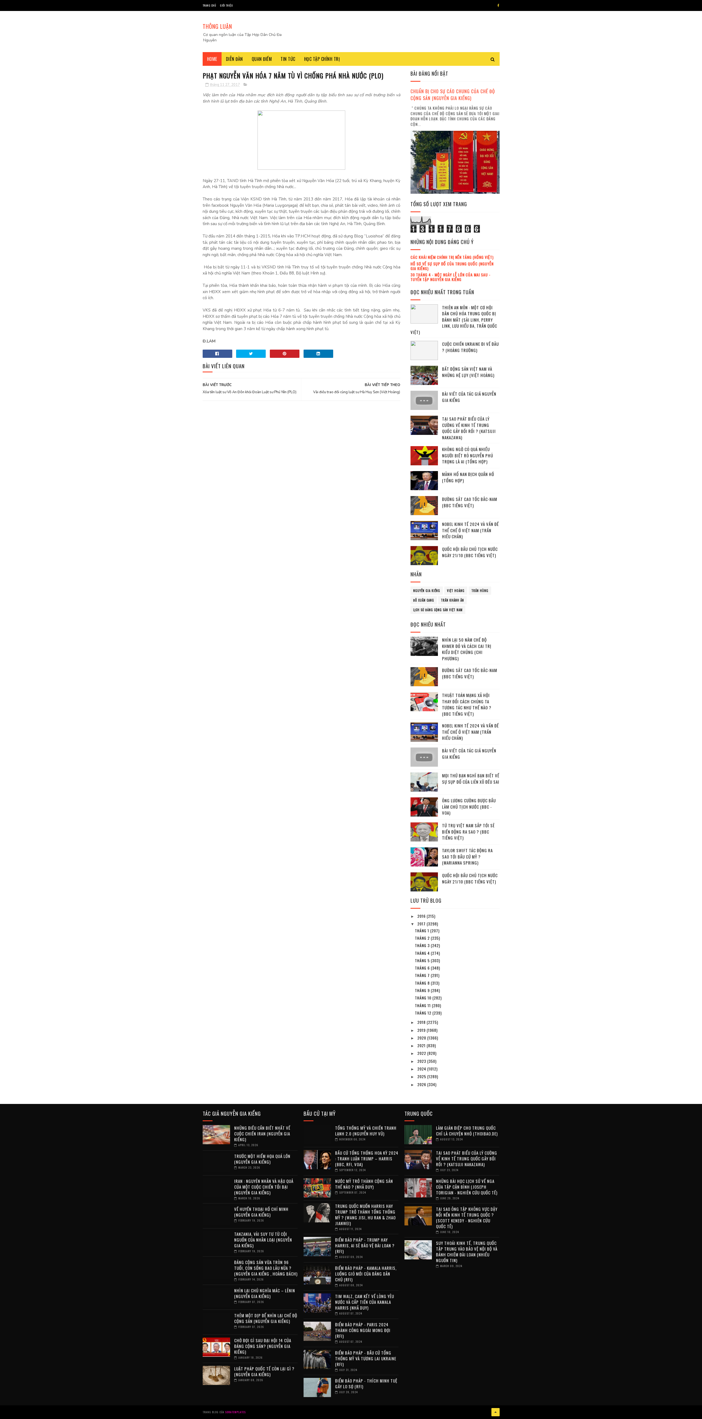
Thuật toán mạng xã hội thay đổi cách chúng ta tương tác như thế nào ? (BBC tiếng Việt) (466, 704)
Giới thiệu (226, 5)
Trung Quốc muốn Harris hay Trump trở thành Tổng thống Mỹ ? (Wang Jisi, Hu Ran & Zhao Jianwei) (365, 1214)
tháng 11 (423, 1005)
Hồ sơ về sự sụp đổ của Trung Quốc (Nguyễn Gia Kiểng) (452, 266)
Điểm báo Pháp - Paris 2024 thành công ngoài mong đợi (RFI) (362, 1330)
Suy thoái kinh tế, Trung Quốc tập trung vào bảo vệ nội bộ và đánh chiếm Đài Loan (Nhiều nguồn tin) (466, 1251)
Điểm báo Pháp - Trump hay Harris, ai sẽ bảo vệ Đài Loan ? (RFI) (365, 1245)
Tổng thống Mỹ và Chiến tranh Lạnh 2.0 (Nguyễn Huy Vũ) (366, 1131)
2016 (422, 916)
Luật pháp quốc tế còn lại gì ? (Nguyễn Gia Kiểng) (264, 1371)
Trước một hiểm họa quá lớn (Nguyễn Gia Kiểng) (262, 1159)
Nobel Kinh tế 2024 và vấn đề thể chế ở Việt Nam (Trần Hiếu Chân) (470, 530)
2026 (422, 1084)
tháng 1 (422, 930)
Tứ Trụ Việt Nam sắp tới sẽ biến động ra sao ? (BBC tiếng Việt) (468, 831)
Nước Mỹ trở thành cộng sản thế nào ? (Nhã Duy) (364, 1184)
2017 (422, 924)
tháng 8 (423, 983)
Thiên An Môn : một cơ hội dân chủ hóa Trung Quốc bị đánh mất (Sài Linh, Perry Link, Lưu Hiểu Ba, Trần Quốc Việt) (454, 319)
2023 (422, 1061)
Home (212, 59)
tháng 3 (423, 945)
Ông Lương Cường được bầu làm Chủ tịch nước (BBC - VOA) (469, 806)
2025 (422, 1076)
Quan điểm (262, 59)
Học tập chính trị (322, 59)
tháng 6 (423, 968)
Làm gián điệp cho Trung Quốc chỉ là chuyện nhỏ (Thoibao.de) (467, 1131)
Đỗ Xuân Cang (423, 600)
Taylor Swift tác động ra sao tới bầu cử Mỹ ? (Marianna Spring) (467, 856)
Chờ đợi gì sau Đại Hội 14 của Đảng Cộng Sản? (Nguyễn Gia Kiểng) (262, 1346)
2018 (422, 1022)
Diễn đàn (234, 59)
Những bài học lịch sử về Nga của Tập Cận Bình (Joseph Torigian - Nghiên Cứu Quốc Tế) (466, 1187)
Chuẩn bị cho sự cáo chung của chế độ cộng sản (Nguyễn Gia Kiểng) (453, 94)
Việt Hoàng (456, 590)
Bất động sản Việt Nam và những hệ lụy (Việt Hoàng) (468, 372)
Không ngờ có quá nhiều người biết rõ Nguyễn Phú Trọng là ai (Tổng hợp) (467, 455)
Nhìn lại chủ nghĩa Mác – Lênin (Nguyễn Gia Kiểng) (264, 1293)
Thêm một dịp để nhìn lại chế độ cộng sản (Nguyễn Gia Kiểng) (265, 1318)
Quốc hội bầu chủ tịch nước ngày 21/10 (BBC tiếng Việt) (470, 552)
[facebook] (498, 5)
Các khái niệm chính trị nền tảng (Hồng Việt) (452, 257)
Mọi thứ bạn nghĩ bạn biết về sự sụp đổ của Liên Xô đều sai (470, 778)
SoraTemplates (235, 1412)
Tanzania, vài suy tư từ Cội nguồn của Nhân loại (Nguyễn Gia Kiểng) (263, 1239)
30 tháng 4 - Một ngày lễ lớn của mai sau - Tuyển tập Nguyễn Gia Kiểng (451, 277)
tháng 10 (423, 998)
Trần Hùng (479, 590)
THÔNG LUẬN (217, 26)
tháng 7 (423, 975)
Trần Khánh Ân (452, 600)
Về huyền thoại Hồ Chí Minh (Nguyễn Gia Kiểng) (261, 1212)
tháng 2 (423, 938)
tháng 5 (423, 960)
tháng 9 (423, 990)
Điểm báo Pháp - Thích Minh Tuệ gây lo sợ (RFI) (366, 1383)
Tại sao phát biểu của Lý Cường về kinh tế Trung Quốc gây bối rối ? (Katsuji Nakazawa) (469, 428)
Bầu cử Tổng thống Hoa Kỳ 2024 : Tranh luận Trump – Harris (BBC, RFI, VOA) (366, 1158)
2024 (422, 1069)
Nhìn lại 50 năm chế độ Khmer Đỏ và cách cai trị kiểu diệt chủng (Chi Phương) (466, 649)
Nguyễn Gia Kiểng (426, 590)
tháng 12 (423, 1013)
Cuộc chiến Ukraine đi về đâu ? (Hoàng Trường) (470, 347)
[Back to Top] (495, 1412)
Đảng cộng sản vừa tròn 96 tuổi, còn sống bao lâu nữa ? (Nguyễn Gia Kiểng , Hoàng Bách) (266, 1268)
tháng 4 (423, 953)
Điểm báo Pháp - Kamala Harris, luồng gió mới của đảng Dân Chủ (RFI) (366, 1273)
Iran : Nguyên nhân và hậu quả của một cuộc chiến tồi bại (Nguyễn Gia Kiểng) (263, 1187)
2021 (422, 1045)
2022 (422, 1053)
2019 (422, 1030)
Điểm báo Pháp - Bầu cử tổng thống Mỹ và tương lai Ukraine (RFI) (365, 1358)
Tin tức (288, 59)
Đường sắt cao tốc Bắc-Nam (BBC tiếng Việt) (469, 502)
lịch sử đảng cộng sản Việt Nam (438, 610)
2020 (422, 1038)
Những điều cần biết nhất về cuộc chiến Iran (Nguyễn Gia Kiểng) (262, 1133)
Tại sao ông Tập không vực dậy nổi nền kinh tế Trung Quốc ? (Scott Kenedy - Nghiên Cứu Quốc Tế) (466, 1217)
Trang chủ (209, 5)
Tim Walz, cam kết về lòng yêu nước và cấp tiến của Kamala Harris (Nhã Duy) (364, 1302)
